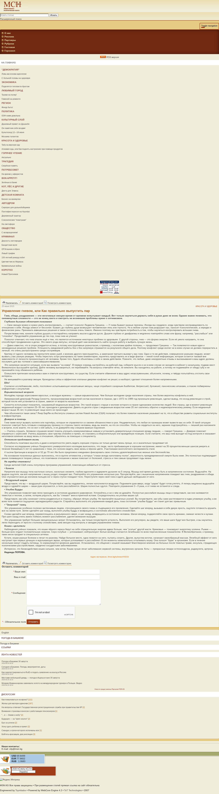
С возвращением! (10, 232)
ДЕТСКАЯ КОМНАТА (13, 195)
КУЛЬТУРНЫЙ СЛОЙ (13, 119)
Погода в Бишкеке (9, 643)
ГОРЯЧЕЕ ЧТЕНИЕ (12, 153)
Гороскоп (9, 50)
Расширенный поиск (10, 19)
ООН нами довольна (11, 116)
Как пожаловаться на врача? (15, 700)
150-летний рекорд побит (13, 257)
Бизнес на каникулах (11, 199)
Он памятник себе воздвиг (13, 128)
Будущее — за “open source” (14, 719)
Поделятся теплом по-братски (15, 86)
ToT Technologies (73, 790)
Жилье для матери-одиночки (15, 703)
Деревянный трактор (11, 216)
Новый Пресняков (10, 274)
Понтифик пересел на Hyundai (16, 212)
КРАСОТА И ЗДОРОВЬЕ (15, 140)
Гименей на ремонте (11, 99)
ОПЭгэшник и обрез (11, 249)
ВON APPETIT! (9, 178)
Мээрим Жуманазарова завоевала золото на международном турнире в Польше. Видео (42, 683)
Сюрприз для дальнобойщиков (16, 207)
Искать (53, 15)
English (5, 632)
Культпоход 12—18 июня (13, 132)
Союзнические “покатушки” (14, 220)
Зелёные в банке (9, 182)
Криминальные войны (12, 266)
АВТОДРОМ (8, 203)
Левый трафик (8, 253)
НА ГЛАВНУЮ (8, 62)
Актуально (6, 157)
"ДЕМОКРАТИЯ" (10, 69)
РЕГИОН (6, 103)
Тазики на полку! (9, 95)
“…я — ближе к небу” (11, 715)
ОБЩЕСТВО (8, 228)
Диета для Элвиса (10, 191)
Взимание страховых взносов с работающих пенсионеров (28, 711)
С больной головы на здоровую (16, 78)
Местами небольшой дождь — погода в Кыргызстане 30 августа (31, 678)
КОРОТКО (7, 270)
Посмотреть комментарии (59, 303)
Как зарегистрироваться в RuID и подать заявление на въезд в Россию (34, 672)
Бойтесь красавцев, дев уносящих (17, 734)
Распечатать (11, 303)
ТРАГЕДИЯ (7, 161)
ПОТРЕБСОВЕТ (10, 169)
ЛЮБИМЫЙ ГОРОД (12, 90)
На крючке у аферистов (12, 174)
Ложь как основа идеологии (14, 74)
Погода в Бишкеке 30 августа (15, 661)
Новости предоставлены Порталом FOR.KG (110, 689)
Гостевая (9, 47)
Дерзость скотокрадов (12, 241)
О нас (7, 33)
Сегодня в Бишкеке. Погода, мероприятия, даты (24, 667)
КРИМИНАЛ (8, 236)
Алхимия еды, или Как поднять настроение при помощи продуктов (32, 149)
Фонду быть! (7, 107)
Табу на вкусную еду (11, 145)
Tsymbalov (20, 790)
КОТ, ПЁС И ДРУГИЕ (13, 186)
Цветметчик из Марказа (12, 262)
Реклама (9, 36)
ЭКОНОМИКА (9, 82)
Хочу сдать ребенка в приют (14, 726)
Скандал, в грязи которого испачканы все (20, 730)
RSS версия (112, 57)
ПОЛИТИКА (8, 111)
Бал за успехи (8, 723)
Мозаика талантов (10, 136)
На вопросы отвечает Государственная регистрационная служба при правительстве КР (42, 707)
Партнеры (10, 40)
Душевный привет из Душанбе (15, 124)
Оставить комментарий (32, 303)
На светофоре (8, 224)
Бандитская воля (9, 245)
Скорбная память (10, 166)
